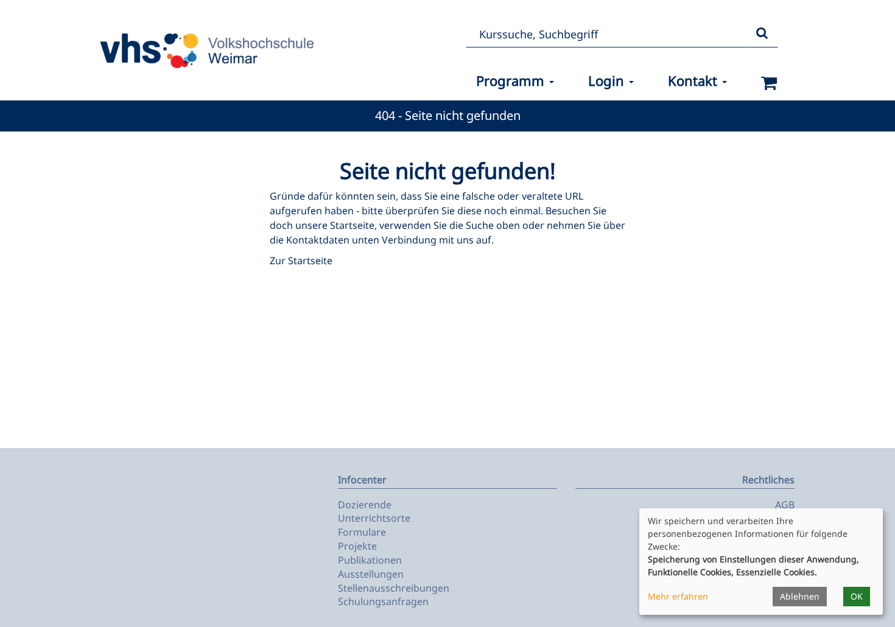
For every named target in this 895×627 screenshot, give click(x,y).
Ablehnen (800, 596)
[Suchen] (762, 33)
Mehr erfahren (678, 596)
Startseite (352, 225)
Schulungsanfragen (383, 601)
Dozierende (364, 504)
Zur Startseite (301, 260)
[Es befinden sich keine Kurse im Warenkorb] (769, 83)
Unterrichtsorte (374, 518)
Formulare (362, 532)
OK (857, 596)
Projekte (357, 546)
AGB (785, 504)
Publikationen (370, 560)
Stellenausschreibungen (393, 588)
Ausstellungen (371, 574)
